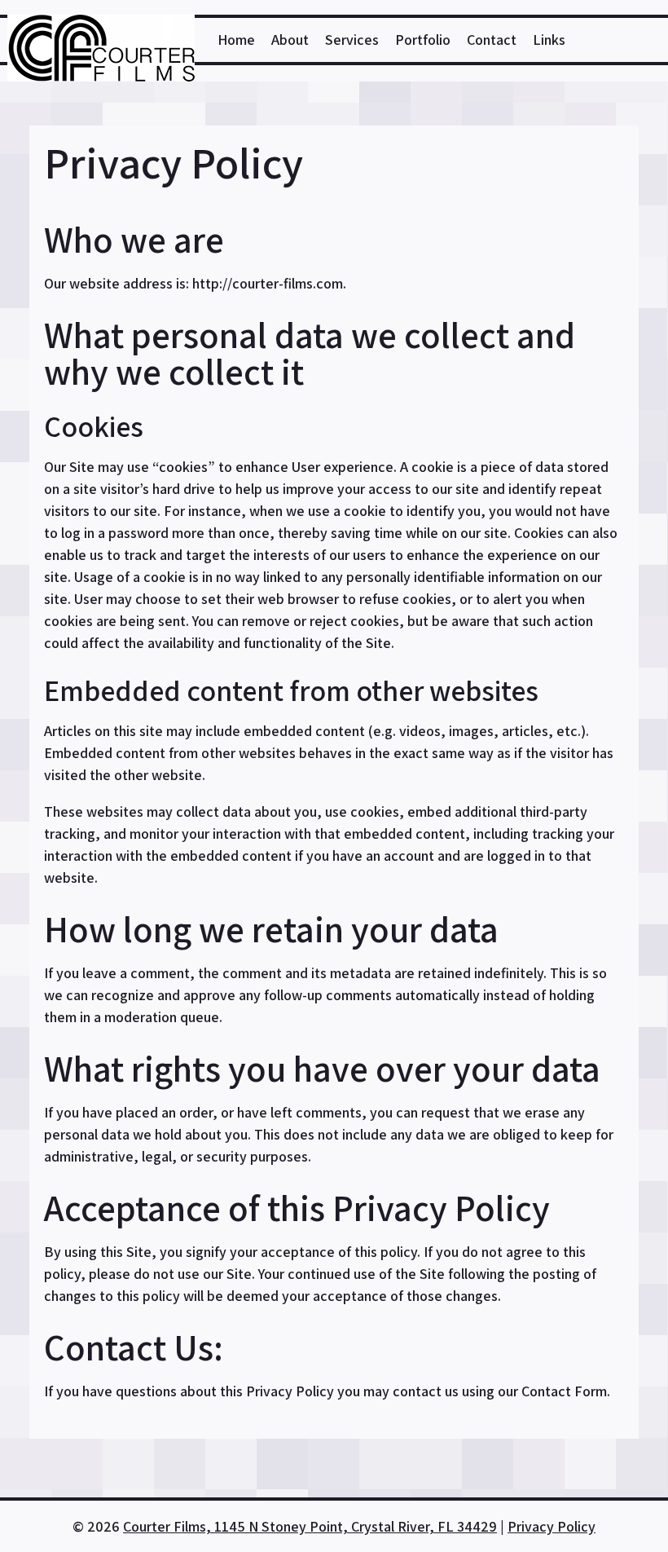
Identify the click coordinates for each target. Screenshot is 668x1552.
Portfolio (422, 39)
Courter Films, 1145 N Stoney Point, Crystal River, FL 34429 (310, 1526)
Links (549, 39)
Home (236, 39)
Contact (491, 39)
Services (352, 39)
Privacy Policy (551, 1526)
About (290, 39)
